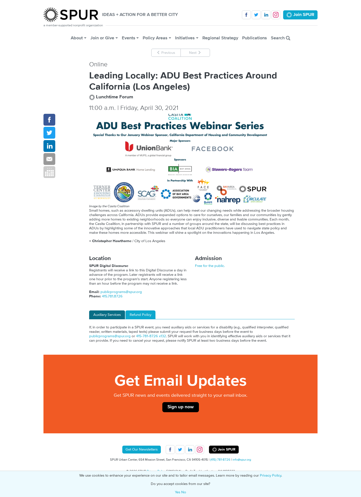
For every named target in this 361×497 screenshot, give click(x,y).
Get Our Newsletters (141, 449)
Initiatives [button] (185, 38)
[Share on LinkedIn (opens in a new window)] (49, 146)
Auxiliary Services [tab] (107, 314)
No (183, 492)
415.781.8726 (112, 296)
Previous (167, 52)
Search (278, 38)
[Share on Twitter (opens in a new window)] (49, 133)
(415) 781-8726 (220, 460)
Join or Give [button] (102, 38)
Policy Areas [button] (155, 38)
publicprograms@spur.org (121, 292)
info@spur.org (242, 460)
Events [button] (128, 38)
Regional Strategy (220, 38)
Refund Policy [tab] (140, 314)
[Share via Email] (49, 159)
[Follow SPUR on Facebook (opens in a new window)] (246, 14)
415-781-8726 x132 (151, 336)
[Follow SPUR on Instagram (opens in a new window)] (275, 14)
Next (193, 52)
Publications (254, 38)
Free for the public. (210, 265)
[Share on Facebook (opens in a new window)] (49, 120)
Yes (177, 492)
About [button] (77, 38)
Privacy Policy (270, 475)
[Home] (72, 14)
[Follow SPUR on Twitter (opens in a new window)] (256, 14)
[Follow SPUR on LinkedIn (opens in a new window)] (266, 14)
